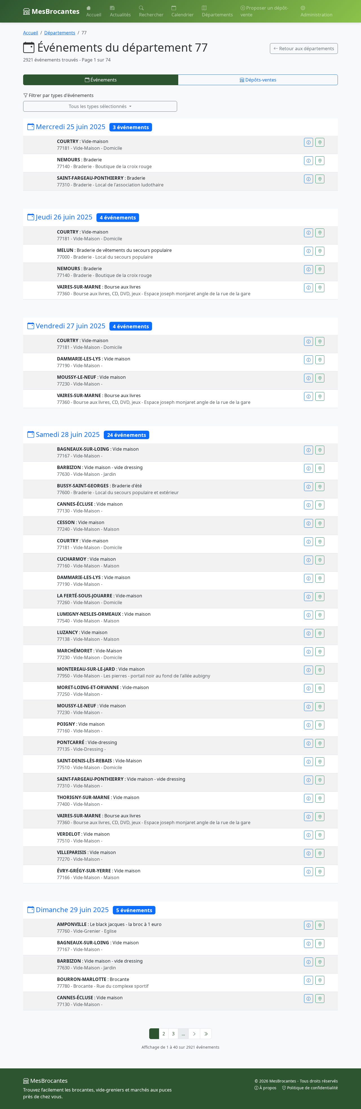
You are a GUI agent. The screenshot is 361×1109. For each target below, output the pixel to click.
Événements (103, 80)
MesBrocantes (55, 11)
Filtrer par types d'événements (61, 95)
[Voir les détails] (308, 142)
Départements (217, 15)
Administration (317, 15)
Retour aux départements (306, 48)
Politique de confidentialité (312, 1087)
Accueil (93, 15)
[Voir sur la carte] (319, 142)
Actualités (120, 15)
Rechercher (151, 15)
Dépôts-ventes (260, 80)
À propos (268, 1087)
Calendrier (182, 15)
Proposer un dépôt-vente (264, 11)
